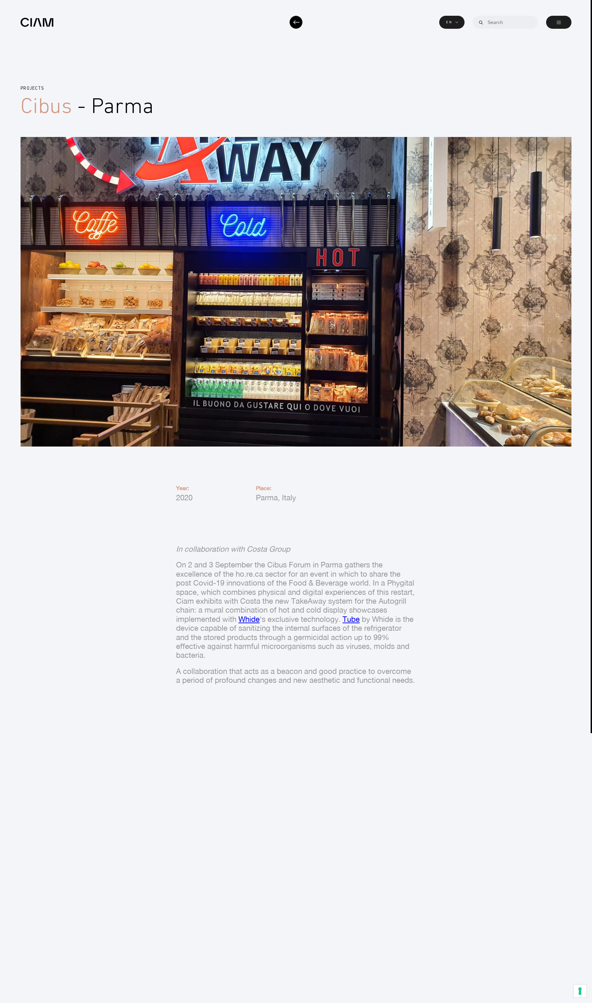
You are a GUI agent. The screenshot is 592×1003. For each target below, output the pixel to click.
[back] (296, 22)
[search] (481, 22)
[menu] (558, 22)
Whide (249, 619)
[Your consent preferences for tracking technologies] (580, 991)
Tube (351, 619)
